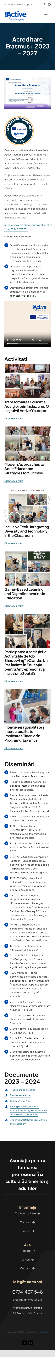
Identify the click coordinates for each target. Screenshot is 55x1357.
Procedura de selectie (22, 1089)
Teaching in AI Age (20, 1100)
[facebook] (44, 4)
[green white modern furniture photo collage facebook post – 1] (27, 552)
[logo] (16, 11)
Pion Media (43, 1332)
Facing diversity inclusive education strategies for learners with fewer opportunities (28, 1110)
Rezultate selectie (20, 1095)
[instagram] (49, 4)
